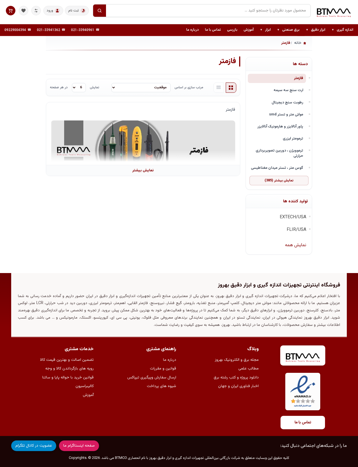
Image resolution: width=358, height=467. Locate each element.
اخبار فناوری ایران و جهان (238, 386)
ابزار (265, 30)
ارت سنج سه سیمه (288, 90)
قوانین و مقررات (163, 369)
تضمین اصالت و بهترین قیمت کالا (67, 360)
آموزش (249, 30)
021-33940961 (82, 30)
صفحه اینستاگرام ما (79, 446)
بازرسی (232, 30)
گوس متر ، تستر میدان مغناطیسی (277, 168)
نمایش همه (295, 245)
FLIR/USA (296, 229)
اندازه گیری (342, 30)
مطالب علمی (248, 369)
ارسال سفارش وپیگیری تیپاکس (151, 377)
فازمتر (298, 78)
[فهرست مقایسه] (36, 10)
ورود (50, 10)
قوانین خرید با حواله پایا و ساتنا (68, 377)
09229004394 (15, 30)
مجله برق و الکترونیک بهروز (237, 360)
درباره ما (192, 30)
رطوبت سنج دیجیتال (287, 102)
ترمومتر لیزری (293, 138)
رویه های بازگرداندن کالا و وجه (69, 369)
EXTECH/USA (293, 217)
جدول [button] (231, 87)
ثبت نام (73, 10)
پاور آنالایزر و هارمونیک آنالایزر (280, 126)
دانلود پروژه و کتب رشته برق (236, 377)
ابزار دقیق (315, 30)
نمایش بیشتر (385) (279, 180)
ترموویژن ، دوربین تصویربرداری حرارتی (279, 153)
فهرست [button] (218, 87)
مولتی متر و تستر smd (286, 114)
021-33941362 (48, 30)
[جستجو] (99, 10)
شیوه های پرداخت (161, 386)
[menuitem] (342, 30)
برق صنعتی (288, 30)
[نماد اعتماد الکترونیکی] (302, 392)
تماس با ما (213, 30)
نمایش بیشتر (143, 170)
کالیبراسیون (85, 386)
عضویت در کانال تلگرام (33, 446)
